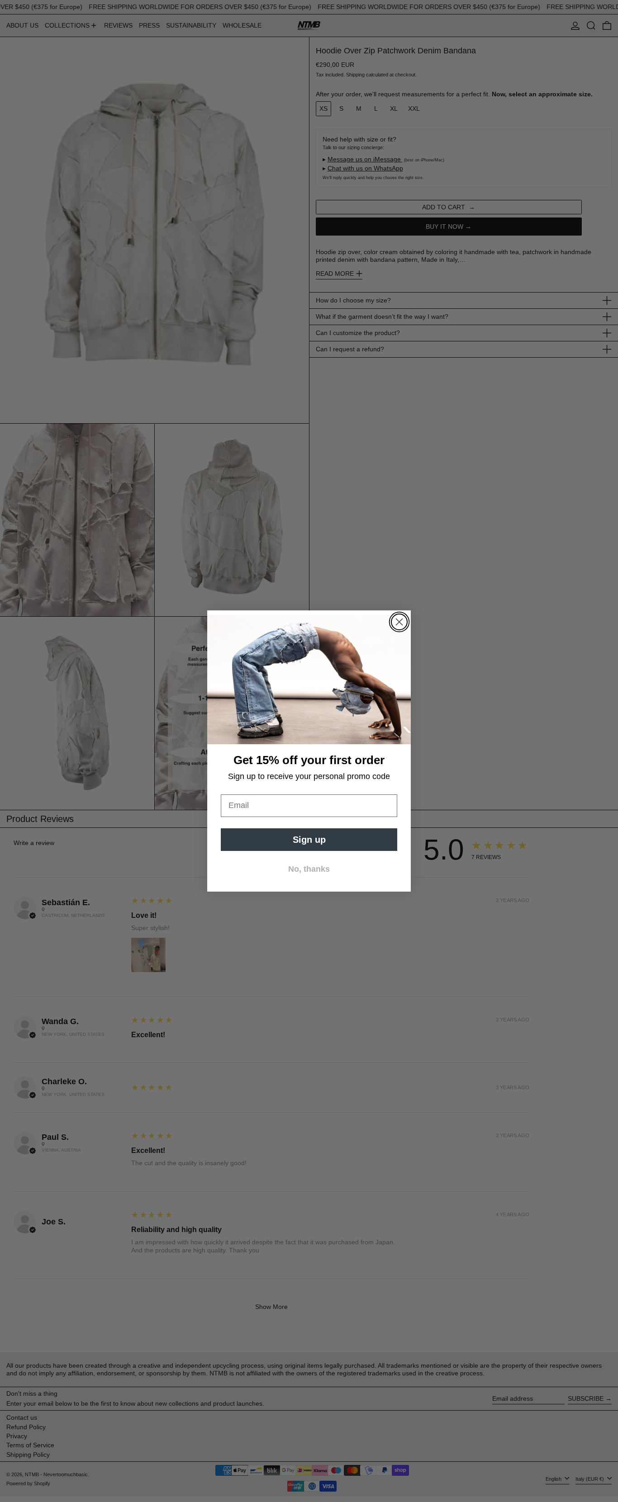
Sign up (309, 840)
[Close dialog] (399, 622)
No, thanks (309, 869)
